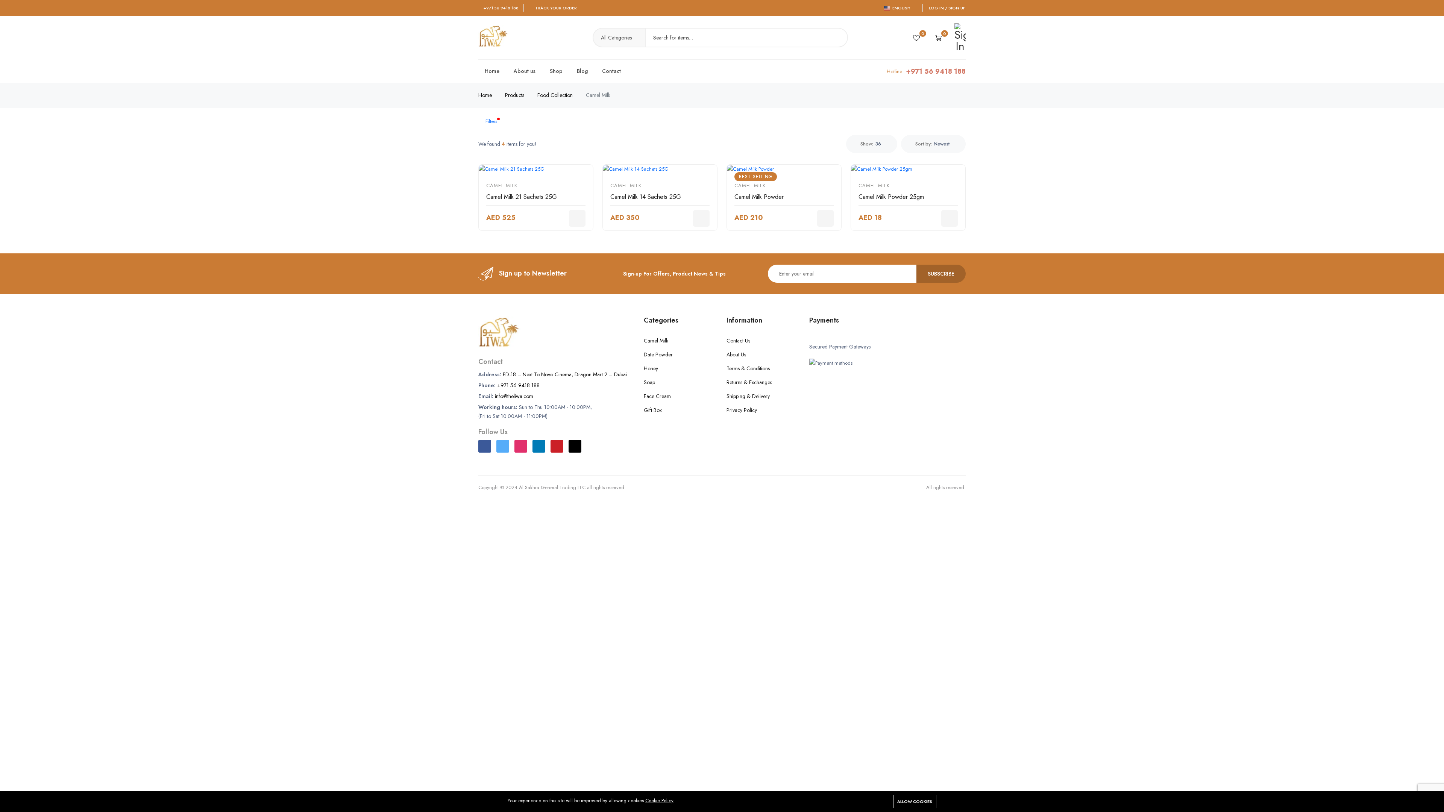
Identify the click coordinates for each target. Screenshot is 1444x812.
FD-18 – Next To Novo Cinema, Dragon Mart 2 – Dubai (565, 374)
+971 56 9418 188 (501, 8)
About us (524, 71)
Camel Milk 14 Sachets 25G (645, 196)
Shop (556, 71)
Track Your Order (556, 8)
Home (492, 71)
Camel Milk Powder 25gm (891, 196)
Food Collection (555, 95)
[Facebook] (484, 446)
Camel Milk (501, 185)
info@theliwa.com (514, 396)
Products (514, 95)
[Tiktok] (575, 446)
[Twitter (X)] (502, 446)
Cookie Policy (659, 800)
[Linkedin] (538, 446)
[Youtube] (557, 446)
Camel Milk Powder (759, 196)
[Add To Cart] (577, 218)
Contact (611, 71)
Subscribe (941, 273)
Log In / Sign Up (947, 8)
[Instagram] (520, 446)
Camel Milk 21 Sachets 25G (521, 196)
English (901, 8)
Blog (582, 71)
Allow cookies (914, 801)
